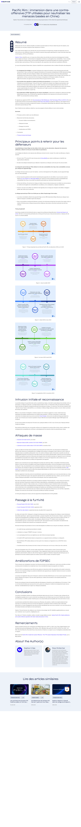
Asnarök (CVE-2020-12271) (23, 439)
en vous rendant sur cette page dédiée (30, 178)
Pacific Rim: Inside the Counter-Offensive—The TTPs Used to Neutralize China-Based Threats (44, 634)
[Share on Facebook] (12, 50)
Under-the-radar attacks (22, 510)
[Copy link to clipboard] (12, 42)
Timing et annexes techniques (24, 135)
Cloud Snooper (43, 416)
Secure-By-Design (45, 101)
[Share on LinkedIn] (12, 48)
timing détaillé (44, 158)
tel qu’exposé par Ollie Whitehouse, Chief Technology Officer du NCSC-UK (50, 100)
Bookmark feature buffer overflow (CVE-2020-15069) (29, 442)
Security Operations (15, 34)
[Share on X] (12, 45)
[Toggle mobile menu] (79, 1)
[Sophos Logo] (5, 1)
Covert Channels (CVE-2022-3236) (25, 507)
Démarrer (74, 1)
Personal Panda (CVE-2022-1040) (25, 504)
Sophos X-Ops (46, 24)
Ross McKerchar (53, 24)
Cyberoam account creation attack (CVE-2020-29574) (30, 445)
